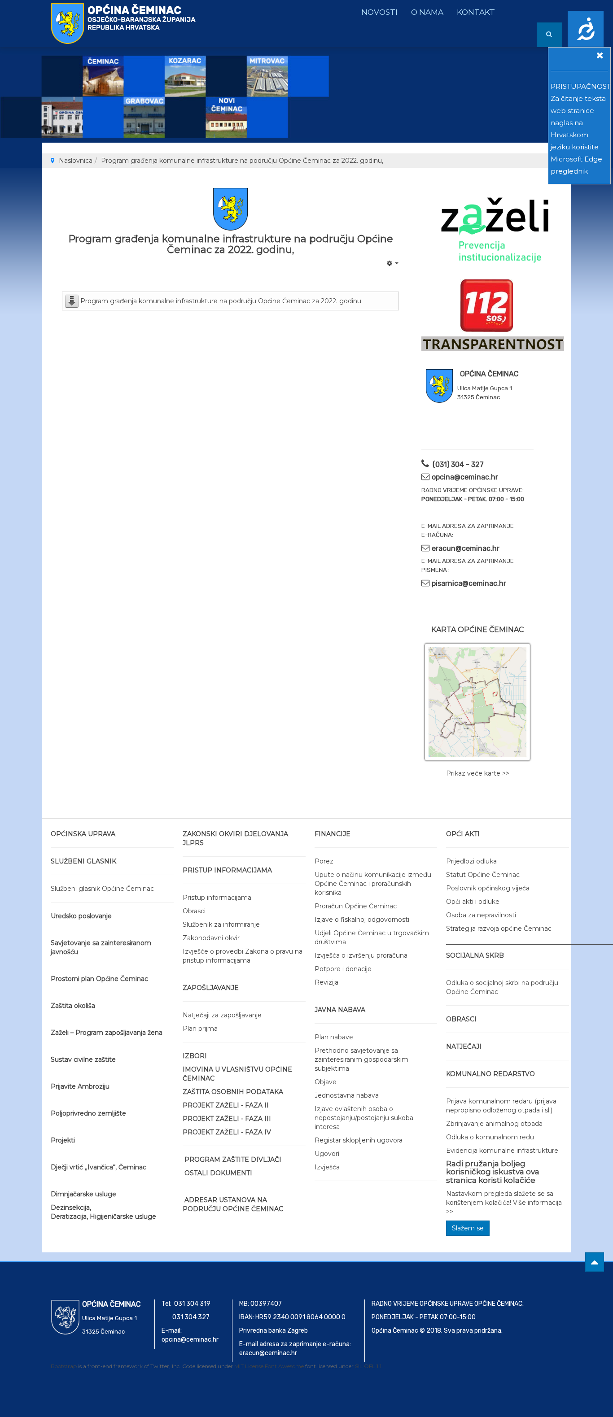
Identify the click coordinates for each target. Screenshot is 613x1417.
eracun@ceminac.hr (465, 548)
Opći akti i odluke (472, 902)
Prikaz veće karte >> (477, 773)
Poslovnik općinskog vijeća (488, 888)
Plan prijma (200, 1029)
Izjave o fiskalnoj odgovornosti (362, 920)
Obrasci (194, 911)
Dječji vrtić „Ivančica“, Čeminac (98, 1167)
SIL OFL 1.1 (368, 1366)
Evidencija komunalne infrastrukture (502, 1151)
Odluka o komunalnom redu (490, 1137)
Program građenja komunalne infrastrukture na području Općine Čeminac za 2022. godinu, (230, 244)
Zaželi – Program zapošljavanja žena (106, 1033)
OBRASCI (461, 1019)
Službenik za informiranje (221, 924)
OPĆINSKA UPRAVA (83, 834)
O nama (427, 12)
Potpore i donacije (343, 969)
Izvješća (327, 1167)
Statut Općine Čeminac (483, 875)
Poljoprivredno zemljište (88, 1113)
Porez (324, 861)
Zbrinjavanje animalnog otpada (494, 1124)
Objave (326, 1082)
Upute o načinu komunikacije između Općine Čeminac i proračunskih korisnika (373, 884)
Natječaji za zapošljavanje (222, 1015)
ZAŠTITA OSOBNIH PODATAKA (233, 1092)
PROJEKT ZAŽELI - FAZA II (226, 1105)
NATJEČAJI (464, 1046)
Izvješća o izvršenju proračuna (361, 955)
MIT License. (249, 1366)
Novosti (379, 12)
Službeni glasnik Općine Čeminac (102, 889)
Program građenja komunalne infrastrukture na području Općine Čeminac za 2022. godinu (220, 301)
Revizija (326, 982)
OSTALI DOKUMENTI (218, 1173)
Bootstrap (64, 1366)
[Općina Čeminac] (87, 12)
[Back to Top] (594, 1262)
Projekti (63, 1140)
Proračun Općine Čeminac (356, 906)
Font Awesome (284, 1366)
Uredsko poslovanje (81, 916)
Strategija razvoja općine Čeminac (499, 928)
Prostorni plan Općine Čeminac (99, 979)
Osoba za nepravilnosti (481, 915)
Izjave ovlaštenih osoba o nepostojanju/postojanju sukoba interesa (364, 1118)
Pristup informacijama (217, 898)
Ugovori (327, 1154)
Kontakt (476, 12)
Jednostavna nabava (347, 1095)
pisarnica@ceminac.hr (469, 583)
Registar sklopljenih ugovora (359, 1140)
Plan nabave (334, 1037)
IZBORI (195, 1056)
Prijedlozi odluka (471, 861)
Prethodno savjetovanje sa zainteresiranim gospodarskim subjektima (361, 1059)
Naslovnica (75, 161)
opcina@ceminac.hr (465, 477)
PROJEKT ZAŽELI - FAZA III (227, 1119)
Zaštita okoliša (73, 1006)
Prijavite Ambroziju (80, 1086)
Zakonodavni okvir (211, 938)
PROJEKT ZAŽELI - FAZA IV (227, 1132)
